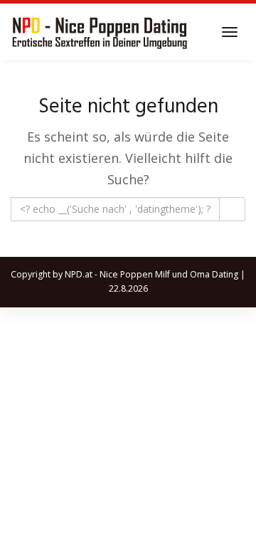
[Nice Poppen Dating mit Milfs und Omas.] (99, 32)
